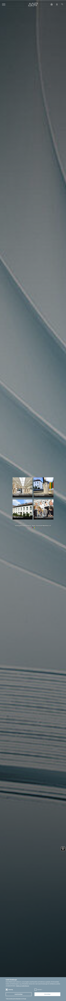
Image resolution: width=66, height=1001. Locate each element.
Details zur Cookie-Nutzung (22, 985)
